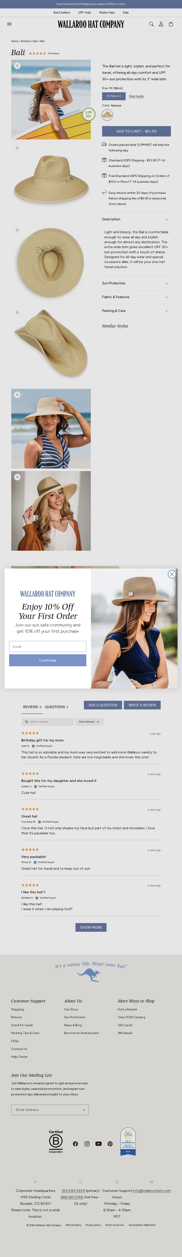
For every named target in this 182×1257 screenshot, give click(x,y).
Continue (47, 661)
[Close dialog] (172, 574)
